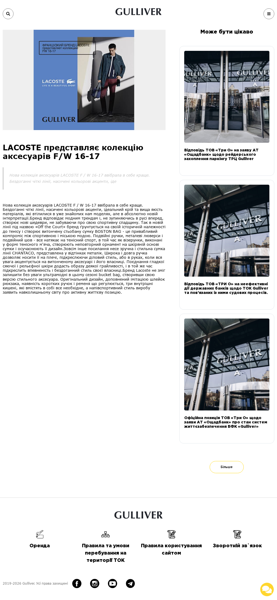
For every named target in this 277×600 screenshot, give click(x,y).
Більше (227, 467)
